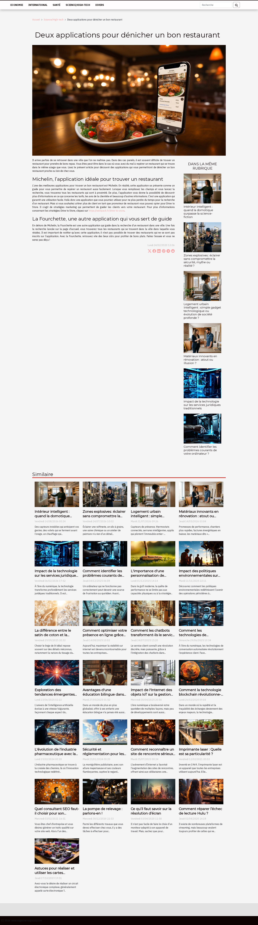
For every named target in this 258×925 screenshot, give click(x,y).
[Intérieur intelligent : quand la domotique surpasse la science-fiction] (202, 188)
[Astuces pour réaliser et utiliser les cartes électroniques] (57, 850)
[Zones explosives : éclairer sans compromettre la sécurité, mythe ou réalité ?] (202, 236)
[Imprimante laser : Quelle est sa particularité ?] (201, 731)
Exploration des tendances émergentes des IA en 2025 (55, 694)
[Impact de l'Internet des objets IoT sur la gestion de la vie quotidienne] (153, 672)
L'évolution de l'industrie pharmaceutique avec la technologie (55, 753)
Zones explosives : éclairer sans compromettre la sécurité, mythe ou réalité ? (202, 260)
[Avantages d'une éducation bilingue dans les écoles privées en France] (105, 672)
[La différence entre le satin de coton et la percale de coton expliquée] (57, 612)
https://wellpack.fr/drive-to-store (107, 210)
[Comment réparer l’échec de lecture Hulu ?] (201, 791)
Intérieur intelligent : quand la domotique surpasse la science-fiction (198, 212)
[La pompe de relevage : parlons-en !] (105, 791)
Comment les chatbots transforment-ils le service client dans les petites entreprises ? (153, 637)
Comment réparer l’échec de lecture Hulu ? (200, 811)
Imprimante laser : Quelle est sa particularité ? (200, 751)
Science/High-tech (78, 4)
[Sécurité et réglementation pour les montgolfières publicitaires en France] (105, 731)
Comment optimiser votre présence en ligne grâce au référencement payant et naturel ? (105, 637)
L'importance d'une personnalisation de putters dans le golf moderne (147, 577)
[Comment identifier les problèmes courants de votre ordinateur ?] (202, 428)
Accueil (36, 19)
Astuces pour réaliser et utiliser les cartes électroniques (55, 872)
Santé (56, 4)
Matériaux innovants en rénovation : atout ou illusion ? (200, 359)
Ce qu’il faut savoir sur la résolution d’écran (151, 811)
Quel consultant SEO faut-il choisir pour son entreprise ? (57, 813)
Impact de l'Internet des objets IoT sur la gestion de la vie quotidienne (151, 694)
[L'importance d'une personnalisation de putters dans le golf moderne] (153, 553)
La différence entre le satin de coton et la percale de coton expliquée (53, 637)
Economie (16, 4)
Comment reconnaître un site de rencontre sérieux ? (152, 753)
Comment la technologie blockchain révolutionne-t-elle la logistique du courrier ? (200, 696)
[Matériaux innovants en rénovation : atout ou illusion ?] (202, 337)
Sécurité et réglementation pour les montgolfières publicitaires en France (103, 756)
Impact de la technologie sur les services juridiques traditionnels (202, 405)
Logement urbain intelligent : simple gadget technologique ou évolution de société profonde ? (202, 311)
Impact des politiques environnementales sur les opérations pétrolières (200, 575)
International (37, 4)
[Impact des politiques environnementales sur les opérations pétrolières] (201, 553)
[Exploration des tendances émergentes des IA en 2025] (57, 672)
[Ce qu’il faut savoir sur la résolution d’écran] (153, 791)
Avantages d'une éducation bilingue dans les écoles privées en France (103, 696)
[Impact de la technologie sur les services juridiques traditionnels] (202, 383)
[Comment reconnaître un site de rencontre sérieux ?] (153, 731)
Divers (99, 4)
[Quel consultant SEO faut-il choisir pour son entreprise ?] (57, 791)
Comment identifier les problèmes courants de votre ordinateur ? (200, 450)
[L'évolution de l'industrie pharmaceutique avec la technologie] (57, 731)
